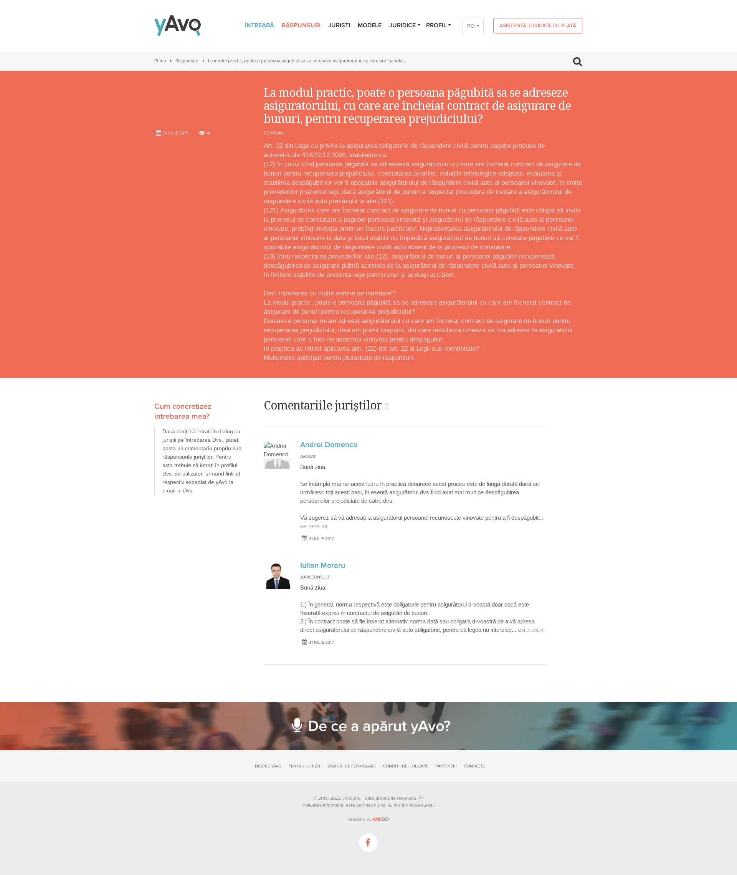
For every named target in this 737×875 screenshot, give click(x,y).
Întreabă (259, 25)
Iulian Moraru (322, 565)
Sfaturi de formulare (351, 766)
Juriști (339, 25)
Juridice (402, 25)
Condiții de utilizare (405, 766)
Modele (370, 25)
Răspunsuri (301, 25)
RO (471, 26)
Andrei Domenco (328, 444)
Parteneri (446, 766)
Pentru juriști (304, 766)
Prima (160, 61)
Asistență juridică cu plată (537, 25)
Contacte (474, 766)
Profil (436, 25)
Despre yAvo (268, 766)
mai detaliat (314, 526)
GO (381, 819)
